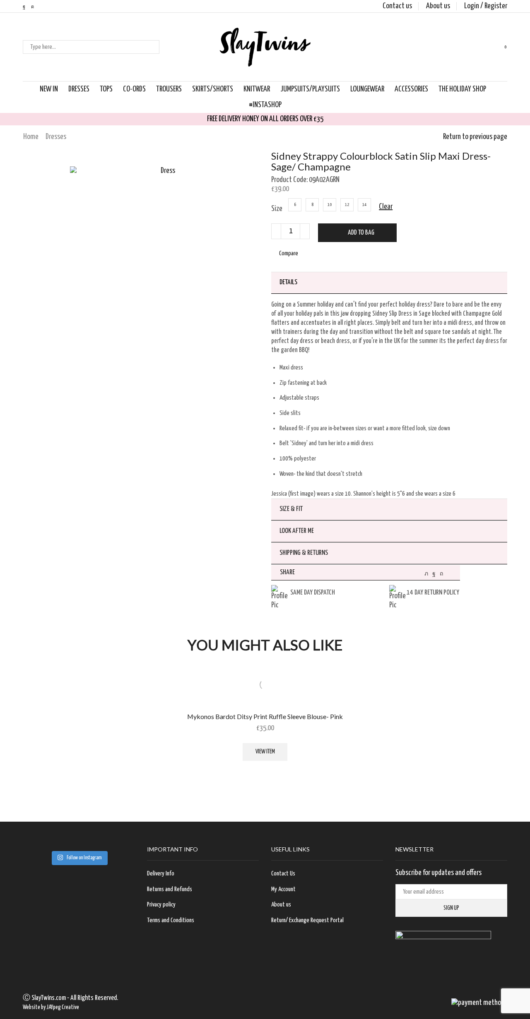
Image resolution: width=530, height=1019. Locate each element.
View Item (265, 752)
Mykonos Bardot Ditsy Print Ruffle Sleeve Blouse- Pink (265, 716)
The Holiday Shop (462, 89)
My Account (283, 889)
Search (152, 47)
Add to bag (361, 233)
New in (49, 89)
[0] (499, 47)
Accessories (411, 89)
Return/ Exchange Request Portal (307, 920)
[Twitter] (426, 574)
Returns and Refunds (169, 889)
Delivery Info (160, 873)
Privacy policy (161, 905)
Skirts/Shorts (212, 89)
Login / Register (485, 6)
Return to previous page (475, 137)
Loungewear (367, 89)
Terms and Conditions (170, 920)
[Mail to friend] (449, 574)
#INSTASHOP (265, 105)
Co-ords (134, 89)
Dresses (78, 89)
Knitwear (256, 89)
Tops (106, 89)
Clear (386, 207)
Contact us (397, 6)
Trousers (169, 89)
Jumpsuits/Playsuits (310, 89)
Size (276, 209)
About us (438, 6)
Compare (288, 253)
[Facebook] (434, 574)
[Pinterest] (441, 574)
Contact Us (283, 873)
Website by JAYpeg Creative (51, 1007)
